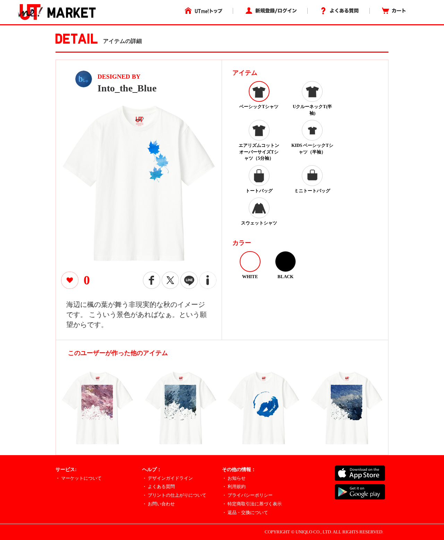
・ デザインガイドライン (167, 478)
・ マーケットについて (79, 478)
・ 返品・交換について (245, 512)
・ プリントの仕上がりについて (174, 495)
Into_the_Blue (126, 88)
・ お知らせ (234, 478)
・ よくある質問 (158, 486)
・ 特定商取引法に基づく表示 (252, 503)
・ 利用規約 (234, 486)
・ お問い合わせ (158, 503)
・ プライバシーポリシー (247, 495)
